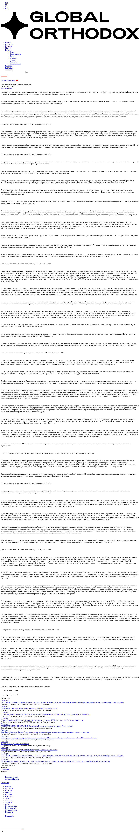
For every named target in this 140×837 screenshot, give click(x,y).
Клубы (8, 50)
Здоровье (13, 58)
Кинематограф (15, 64)
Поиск (10, 70)
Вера (11, 56)
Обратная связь (11, 810)
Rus (6, 3)
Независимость (15, 54)
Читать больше (6, 88)
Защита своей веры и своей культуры (15, 744)
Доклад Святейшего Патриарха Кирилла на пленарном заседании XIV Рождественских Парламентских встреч (42, 720)
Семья (12, 52)
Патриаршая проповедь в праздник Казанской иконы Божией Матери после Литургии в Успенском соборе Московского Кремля (49, 738)
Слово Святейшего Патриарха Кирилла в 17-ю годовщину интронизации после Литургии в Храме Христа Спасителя (45, 714)
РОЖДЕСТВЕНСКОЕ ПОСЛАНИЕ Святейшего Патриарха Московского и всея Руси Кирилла (36, 726)
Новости (8, 46)
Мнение (8, 48)
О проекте (9, 44)
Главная (8, 42)
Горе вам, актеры (11, 777)
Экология (13, 62)
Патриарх (8, 68)
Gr (6, 7)
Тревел (12, 60)
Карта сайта (9, 816)
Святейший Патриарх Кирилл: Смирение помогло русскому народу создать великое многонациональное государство (45, 732)
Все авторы (5, 769)
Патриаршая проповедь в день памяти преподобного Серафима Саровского (29, 750)
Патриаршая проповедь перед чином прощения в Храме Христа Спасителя (29, 708)
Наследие (8, 66)
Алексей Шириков (12, 779)
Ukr (6, 9)
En (6, 5)
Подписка (9, 812)
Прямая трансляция (8, 80)
